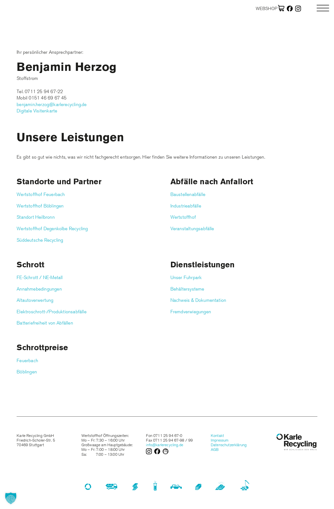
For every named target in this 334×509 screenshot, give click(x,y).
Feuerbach (27, 360)
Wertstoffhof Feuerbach (41, 194)
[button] (11, 498)
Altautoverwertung (35, 300)
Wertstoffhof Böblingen (40, 206)
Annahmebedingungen (39, 289)
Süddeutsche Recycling (40, 240)
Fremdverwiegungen (190, 311)
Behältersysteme (187, 289)
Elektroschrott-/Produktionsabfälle (51, 311)
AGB (215, 449)
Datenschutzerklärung (229, 445)
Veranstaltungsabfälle (192, 228)
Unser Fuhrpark (186, 277)
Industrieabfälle (185, 206)
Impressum (219, 440)
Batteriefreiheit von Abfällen (45, 323)
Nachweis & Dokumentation (198, 300)
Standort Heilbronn (36, 217)
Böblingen (27, 372)
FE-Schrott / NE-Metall (40, 277)
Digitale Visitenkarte (37, 111)
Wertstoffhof (183, 217)
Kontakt (217, 435)
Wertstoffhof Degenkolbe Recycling (52, 228)
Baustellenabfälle (187, 194)
